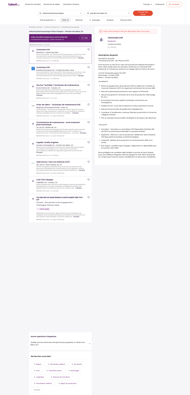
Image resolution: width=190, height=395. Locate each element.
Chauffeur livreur (55, 371)
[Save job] (89, 49)
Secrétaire (78, 364)
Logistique (40, 377)
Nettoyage (75, 371)
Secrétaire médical (57, 364)
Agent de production (69, 383)
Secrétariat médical (44, 383)
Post (38, 371)
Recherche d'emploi (35, 27)
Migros (38, 364)
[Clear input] (81, 13)
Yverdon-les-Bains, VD (51, 27)
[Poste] (58, 13)
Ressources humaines (61, 377)
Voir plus (81, 58)
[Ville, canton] (106, 13)
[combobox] (60, 13)
